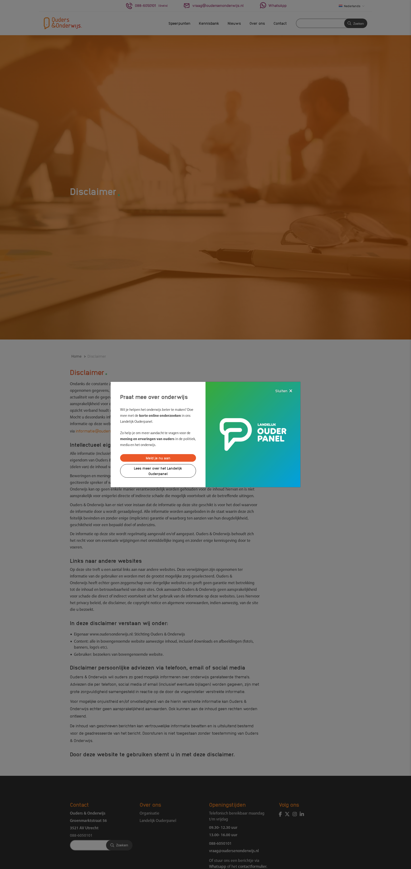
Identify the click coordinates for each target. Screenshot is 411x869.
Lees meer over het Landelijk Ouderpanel (158, 471)
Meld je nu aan (158, 458)
